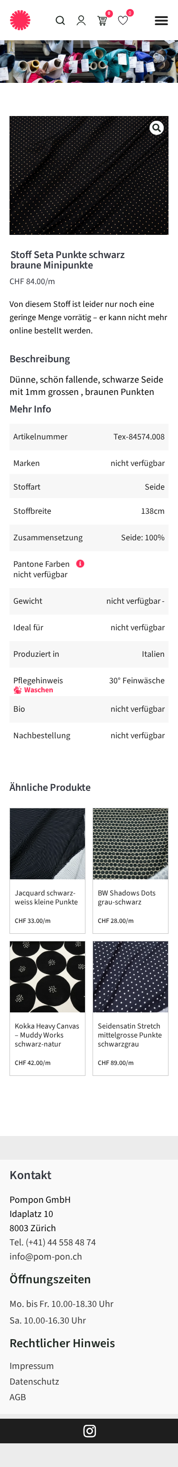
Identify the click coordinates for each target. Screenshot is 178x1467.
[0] (123, 20)
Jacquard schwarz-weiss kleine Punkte (46, 897)
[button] (161, 20)
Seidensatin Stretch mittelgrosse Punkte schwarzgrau (130, 1035)
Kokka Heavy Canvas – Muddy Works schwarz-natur (47, 1035)
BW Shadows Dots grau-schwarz (127, 897)
